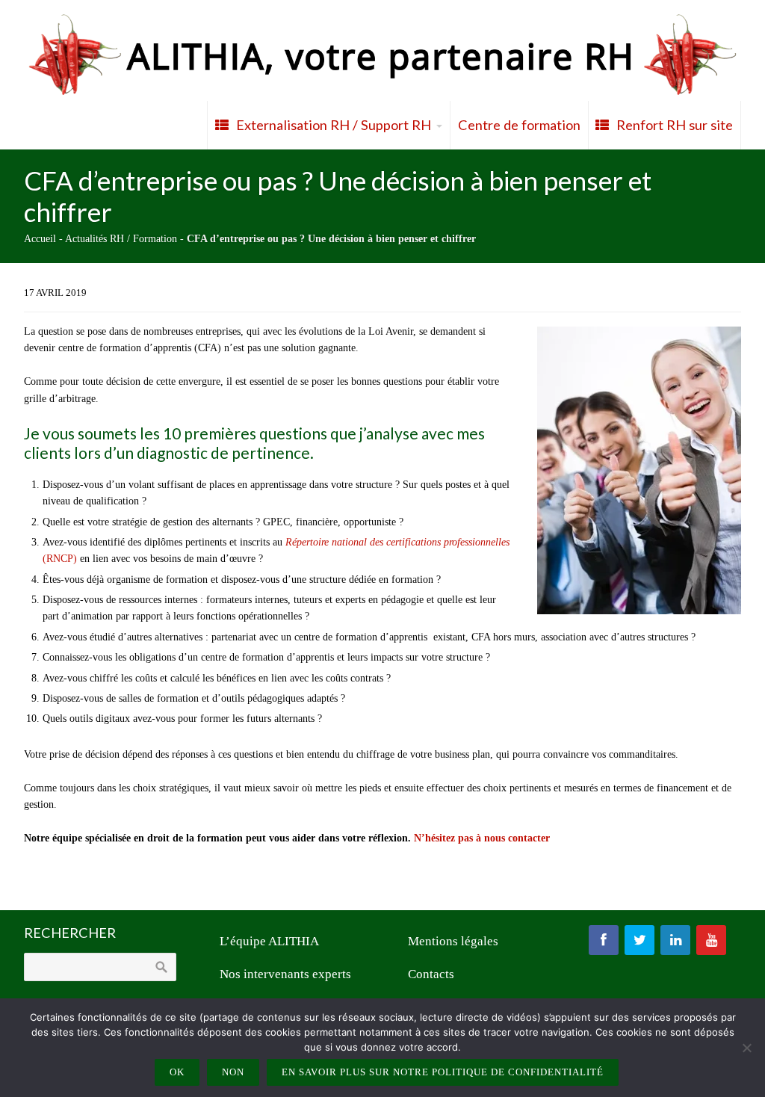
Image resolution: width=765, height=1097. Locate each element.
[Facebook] (604, 940)
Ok (177, 1072)
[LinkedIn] (675, 940)
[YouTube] (711, 940)
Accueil (40, 238)
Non (233, 1072)
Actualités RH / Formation (121, 238)
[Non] (746, 1047)
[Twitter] (639, 940)
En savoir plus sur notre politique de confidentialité (443, 1072)
